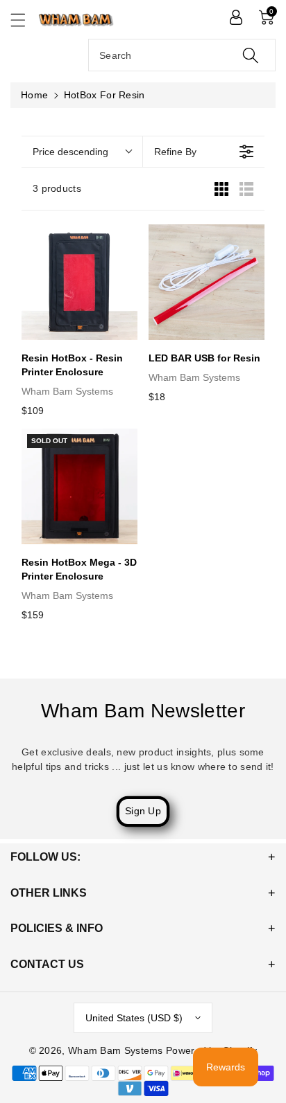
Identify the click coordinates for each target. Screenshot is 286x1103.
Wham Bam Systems (115, 1050)
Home (34, 94)
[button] (24, 19)
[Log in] (236, 17)
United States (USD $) (134, 1017)
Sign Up (143, 810)
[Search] (250, 55)
